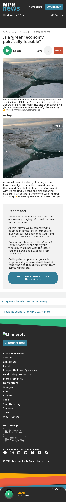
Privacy (7, 395)
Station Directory (37, 301)
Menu (10, 15)
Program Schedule (13, 301)
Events (7, 366)
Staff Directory (12, 404)
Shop (6, 399)
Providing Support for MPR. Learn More (27, 311)
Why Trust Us (11, 416)
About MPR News (13, 353)
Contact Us (9, 361)
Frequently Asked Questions (20, 370)
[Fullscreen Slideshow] (7, 125)
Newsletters (10, 382)
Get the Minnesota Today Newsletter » (33, 278)
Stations (8, 408)
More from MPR (13, 378)
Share (58, 50)
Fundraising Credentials (17, 374)
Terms (7, 412)
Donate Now (54, 6)
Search (24, 15)
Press (6, 391)
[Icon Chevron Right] (59, 151)
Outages (8, 387)
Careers (8, 357)
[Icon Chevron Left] (6, 151)
